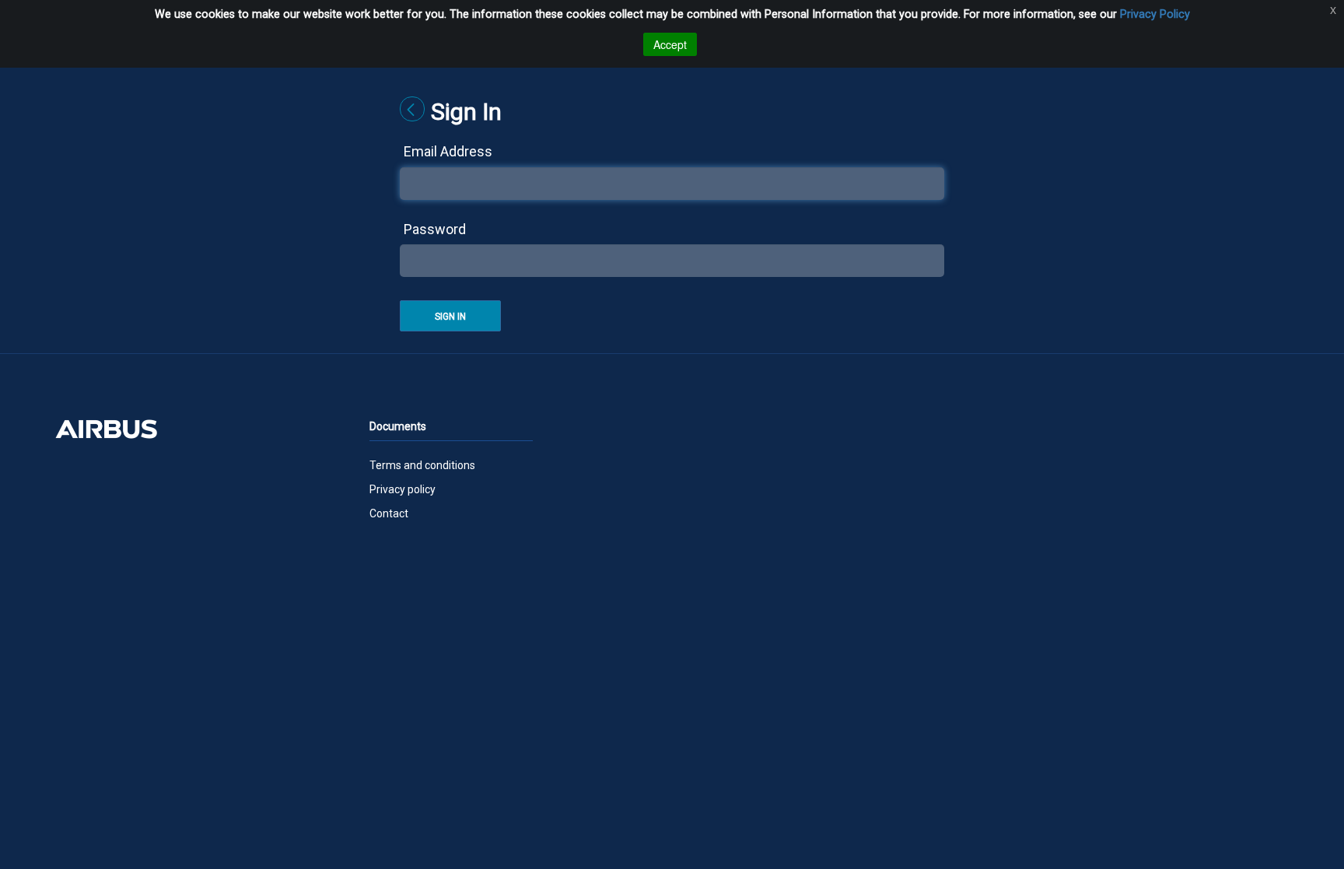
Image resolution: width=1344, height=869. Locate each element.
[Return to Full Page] (412, 108)
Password (435, 229)
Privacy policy (402, 489)
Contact (388, 513)
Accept (670, 44)
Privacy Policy (1155, 14)
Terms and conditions (422, 465)
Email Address (448, 151)
